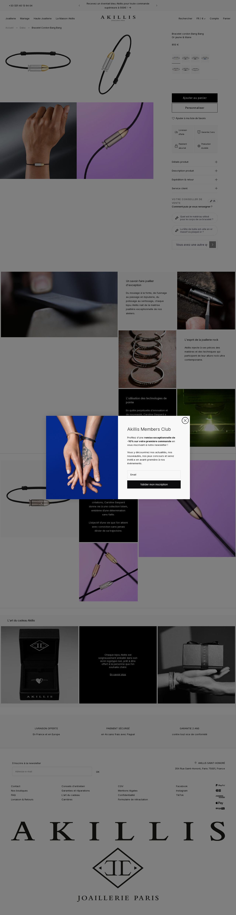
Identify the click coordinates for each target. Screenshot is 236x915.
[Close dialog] (185, 420)
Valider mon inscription (154, 484)
